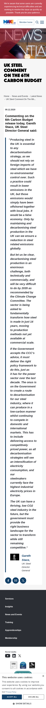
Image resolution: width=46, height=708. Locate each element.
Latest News (36, 96)
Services (9, 599)
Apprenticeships (13, 630)
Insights (9, 607)
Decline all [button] (33, 697)
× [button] (43, 676)
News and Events (20, 96)
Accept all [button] (12, 697)
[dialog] (23, 690)
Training (9, 622)
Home (6, 96)
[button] (23, 703)
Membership (11, 638)
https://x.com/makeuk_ (27, 655)
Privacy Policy (11, 692)
